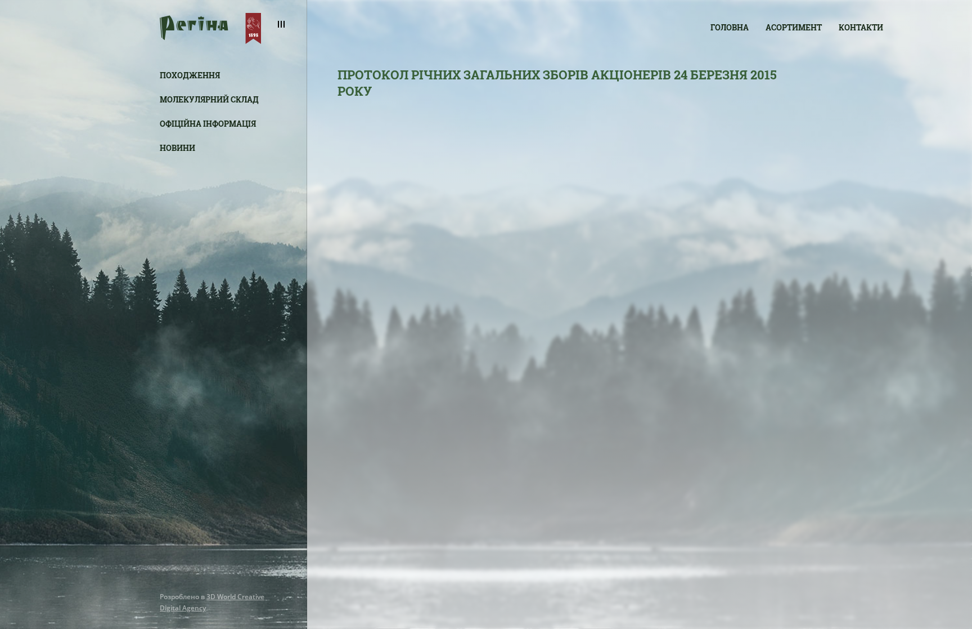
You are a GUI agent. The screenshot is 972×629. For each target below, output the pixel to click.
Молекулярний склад (209, 99)
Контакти (861, 27)
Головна (729, 27)
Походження (190, 75)
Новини (177, 147)
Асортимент (794, 27)
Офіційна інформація (208, 123)
